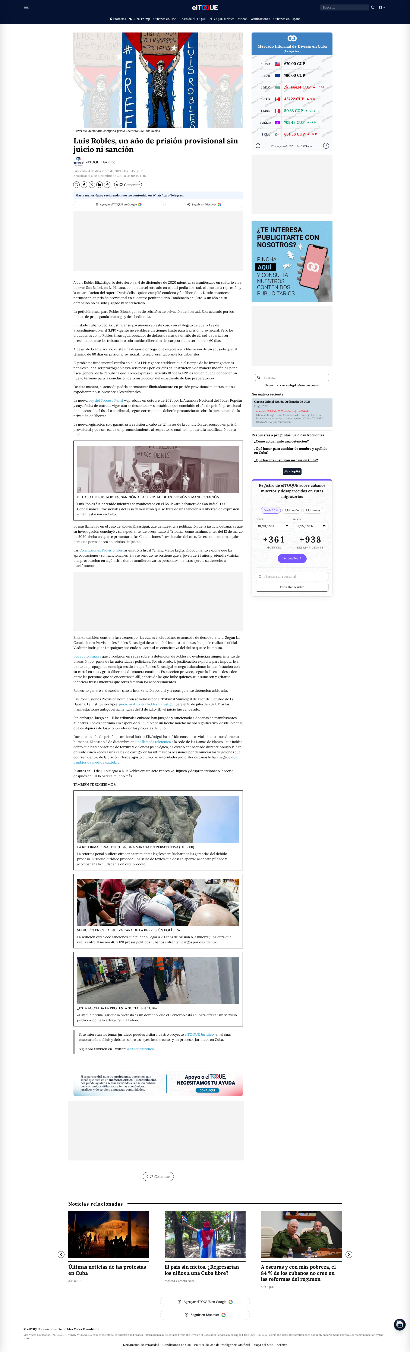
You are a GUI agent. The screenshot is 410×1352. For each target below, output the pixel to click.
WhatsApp (160, 195)
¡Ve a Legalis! (292, 471)
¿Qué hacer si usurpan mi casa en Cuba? (286, 460)
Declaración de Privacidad (141, 1345)
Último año (292, 510)
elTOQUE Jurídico (221, 19)
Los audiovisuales (87, 656)
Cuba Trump (141, 19)
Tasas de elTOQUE (193, 19)
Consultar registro (292, 587)
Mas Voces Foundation (83, 1329)
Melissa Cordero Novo (180, 1281)
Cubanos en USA (165, 19)
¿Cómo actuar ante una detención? (281, 441)
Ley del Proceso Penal (105, 400)
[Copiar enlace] (107, 185)
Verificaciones (260, 19)
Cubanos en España (286, 19)
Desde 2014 (271, 510)
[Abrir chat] (400, 1325)
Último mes (313, 510)
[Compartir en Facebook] (84, 185)
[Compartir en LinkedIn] (99, 185)
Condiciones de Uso (177, 1345)
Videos (242, 19)
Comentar (128, 185)
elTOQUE (74, 1281)
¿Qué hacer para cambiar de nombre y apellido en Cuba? (290, 451)
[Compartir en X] (92, 185)
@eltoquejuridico (140, 1049)
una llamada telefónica (153, 742)
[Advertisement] (158, 241)
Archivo (282, 1345)
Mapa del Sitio (263, 1345)
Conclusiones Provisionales (101, 550)
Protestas (119, 19)
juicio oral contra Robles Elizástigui (147, 704)
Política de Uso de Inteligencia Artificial (222, 1345)
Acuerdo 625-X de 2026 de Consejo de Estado (282, 411)
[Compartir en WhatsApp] (76, 185)
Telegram (177, 195)
